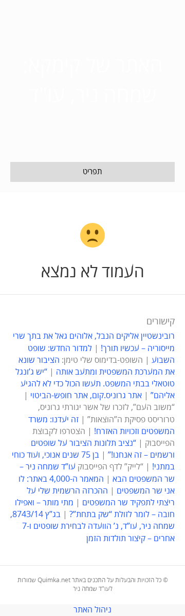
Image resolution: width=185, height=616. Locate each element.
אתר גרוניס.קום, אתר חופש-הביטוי (86, 396)
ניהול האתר (92, 610)
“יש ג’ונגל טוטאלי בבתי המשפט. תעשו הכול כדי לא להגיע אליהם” (95, 384)
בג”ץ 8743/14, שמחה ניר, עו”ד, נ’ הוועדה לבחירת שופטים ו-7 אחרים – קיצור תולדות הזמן (92, 526)
